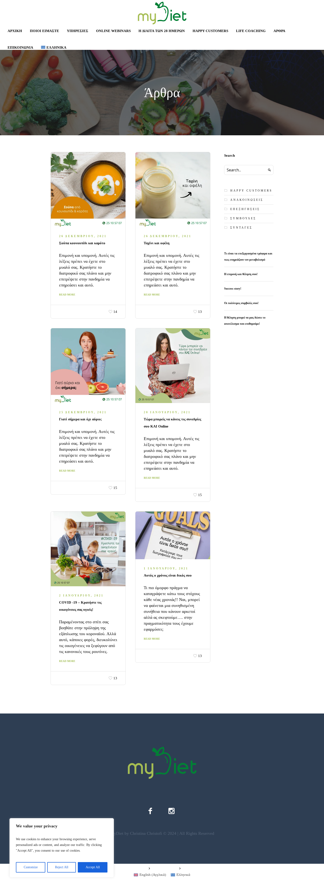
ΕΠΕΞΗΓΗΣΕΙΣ (245, 209)
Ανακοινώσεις (246, 200)
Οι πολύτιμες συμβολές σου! (241, 303)
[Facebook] (150, 811)
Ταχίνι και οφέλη (157, 243)
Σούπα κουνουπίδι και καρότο (82, 243)
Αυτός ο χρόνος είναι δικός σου (168, 575)
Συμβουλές (243, 218)
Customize (31, 867)
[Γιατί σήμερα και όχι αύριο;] (88, 365)
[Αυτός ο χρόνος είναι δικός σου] (172, 535)
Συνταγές (241, 227)
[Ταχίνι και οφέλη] (172, 189)
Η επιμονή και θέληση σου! (241, 274)
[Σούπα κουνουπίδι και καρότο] (88, 189)
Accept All (93, 867)
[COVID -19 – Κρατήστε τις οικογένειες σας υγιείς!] (88, 549)
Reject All (61, 867)
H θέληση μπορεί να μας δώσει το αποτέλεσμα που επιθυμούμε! (244, 320)
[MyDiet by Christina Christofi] (162, 762)
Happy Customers (251, 190)
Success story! (233, 288)
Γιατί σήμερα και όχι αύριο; (80, 419)
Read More (67, 294)
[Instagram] (171, 811)
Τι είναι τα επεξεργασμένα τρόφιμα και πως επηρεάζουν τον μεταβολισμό (248, 256)
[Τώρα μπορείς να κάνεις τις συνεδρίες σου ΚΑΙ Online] (172, 365)
